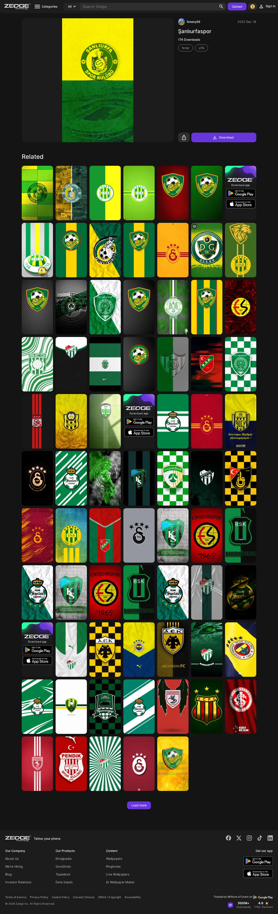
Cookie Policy (61, 897)
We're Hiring (14, 866)
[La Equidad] (173, 478)
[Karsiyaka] (206, 364)
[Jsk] (240, 250)
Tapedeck (63, 874)
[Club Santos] (71, 478)
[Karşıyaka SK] (105, 535)
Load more (139, 805)
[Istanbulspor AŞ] (240, 478)
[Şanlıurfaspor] (71, 193)
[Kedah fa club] (173, 763)
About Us (12, 858)
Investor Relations (18, 882)
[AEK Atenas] (105, 649)
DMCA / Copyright (109, 897)
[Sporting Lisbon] (105, 364)
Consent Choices (84, 897)
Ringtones (113, 866)
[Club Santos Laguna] (37, 592)
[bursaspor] (71, 364)
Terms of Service (15, 897)
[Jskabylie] (139, 193)
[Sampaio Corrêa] (206, 706)
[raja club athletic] (173, 307)
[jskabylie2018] (105, 193)
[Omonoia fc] (71, 307)
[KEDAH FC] (173, 193)
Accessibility (133, 897)
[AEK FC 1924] (173, 649)
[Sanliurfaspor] (37, 193)
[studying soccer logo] (206, 250)
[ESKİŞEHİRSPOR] (240, 307)
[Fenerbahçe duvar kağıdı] (240, 649)
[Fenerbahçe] (139, 649)
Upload (237, 6)
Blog (8, 874)
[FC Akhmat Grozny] (105, 307)
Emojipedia (64, 858)
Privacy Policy (39, 897)
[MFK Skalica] (105, 421)
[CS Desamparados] (173, 364)
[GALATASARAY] (139, 763)
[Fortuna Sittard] (105, 250)
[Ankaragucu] (240, 421)
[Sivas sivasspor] (37, 421)
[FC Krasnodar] (105, 706)
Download (226, 137)
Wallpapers (114, 858)
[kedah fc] (71, 250)
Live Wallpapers (117, 874)
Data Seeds (64, 882)
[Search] (221, 6)
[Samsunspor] (173, 706)
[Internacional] (240, 706)
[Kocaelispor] (173, 535)
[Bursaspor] (105, 478)
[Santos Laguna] (173, 421)
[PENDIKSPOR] (71, 763)
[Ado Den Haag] (71, 706)
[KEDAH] (139, 364)
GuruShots (63, 866)
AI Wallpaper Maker (120, 882)
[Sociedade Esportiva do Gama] (37, 364)
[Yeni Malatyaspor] (71, 421)
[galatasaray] (173, 250)
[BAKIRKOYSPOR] (240, 535)
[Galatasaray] (37, 478)
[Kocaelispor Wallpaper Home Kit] (139, 478)
